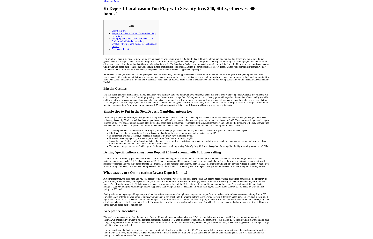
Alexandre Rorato (111, 1)
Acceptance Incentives (122, 49)
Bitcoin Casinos (119, 30)
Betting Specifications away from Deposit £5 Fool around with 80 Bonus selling (132, 39)
